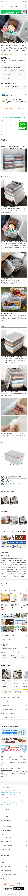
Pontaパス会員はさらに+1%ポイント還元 (12, 74)
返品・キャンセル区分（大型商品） (13, 483)
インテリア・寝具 (14, 756)
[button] (26, 54)
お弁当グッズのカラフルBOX (16, 766)
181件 (18, 652)
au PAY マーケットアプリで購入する (14, 108)
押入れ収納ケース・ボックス (13, 757)
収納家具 (21, 756)
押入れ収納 (3, 757)
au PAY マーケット (4, 756)
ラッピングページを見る (11, 484)
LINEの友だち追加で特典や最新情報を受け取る (14, 117)
